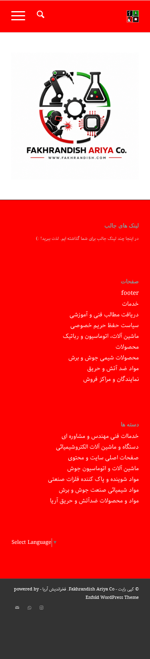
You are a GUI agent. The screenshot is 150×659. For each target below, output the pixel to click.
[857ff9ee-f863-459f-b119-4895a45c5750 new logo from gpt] (75, 116)
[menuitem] (39, 16)
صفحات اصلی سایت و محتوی (103, 458)
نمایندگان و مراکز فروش (111, 379)
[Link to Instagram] (41, 608)
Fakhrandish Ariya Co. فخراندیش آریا (78, 589)
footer (130, 293)
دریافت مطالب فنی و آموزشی (104, 315)
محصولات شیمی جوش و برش (103, 358)
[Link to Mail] (17, 608)
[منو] (20, 16)
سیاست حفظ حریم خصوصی (104, 325)
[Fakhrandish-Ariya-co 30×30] (88, 16)
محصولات (127, 347)
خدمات (130, 304)
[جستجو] (39, 16)
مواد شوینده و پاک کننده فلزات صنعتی (93, 479)
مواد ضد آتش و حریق (113, 368)
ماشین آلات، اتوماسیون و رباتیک (101, 336)
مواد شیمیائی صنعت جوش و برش (99, 490)
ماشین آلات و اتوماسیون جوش (103, 468)
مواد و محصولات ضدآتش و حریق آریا (94, 501)
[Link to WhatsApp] (29, 608)
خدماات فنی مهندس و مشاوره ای (100, 436)
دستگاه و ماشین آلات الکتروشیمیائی (97, 447)
